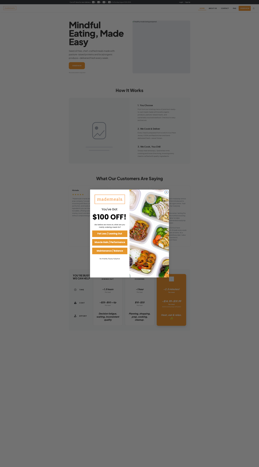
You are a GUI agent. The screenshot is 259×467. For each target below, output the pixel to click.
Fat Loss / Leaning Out (109, 233)
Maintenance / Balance (110, 250)
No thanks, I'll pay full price (110, 259)
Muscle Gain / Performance (110, 242)
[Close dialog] (166, 192)
